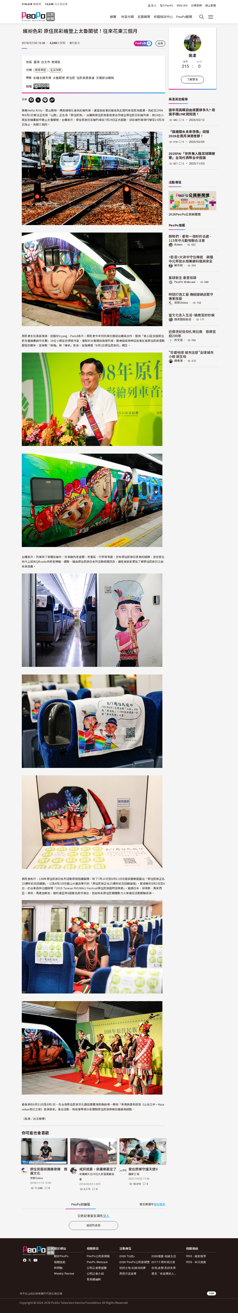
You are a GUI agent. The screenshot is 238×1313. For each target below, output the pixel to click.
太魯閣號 (59, 78)
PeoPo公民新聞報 (98, 1256)
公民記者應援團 (97, 1268)
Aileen (178, 244)
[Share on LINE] (45, 100)
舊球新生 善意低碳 (182, 277)
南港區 (55, 62)
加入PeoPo (166, 5)
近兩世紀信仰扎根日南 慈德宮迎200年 (192, 333)
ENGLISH (182, 5)
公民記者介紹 (95, 1273)
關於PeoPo (61, 1256)
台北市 (45, 62)
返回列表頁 (93, 1225)
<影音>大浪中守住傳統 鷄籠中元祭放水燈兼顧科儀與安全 (191, 258)
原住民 (70, 78)
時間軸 (58, 1268)
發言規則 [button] (159, 1204)
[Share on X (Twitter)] (38, 100)
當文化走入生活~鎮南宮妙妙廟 (191, 315)
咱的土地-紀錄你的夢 (132, 1268)
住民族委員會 (85, 78)
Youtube (35, 1260)
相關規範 (59, 1262)
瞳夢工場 (134, 1174)
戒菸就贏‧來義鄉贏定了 (97, 1169)
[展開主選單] (210, 16)
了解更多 (192, 79)
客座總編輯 (94, 1279)
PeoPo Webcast (184, 282)
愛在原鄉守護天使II (143, 1169)
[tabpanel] (93, 1215)
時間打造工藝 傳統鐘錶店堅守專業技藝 (191, 296)
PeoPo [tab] (80, 1204)
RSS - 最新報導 (196, 1256)
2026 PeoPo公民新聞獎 (134, 1262)
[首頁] (38, 17)
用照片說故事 (127, 1273)
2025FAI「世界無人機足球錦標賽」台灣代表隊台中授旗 (192, 156)
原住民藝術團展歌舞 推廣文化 (48, 1171)
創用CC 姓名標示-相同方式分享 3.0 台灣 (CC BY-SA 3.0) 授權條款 (42, 86)
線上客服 (210, 5)
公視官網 (196, 5)
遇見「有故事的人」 (164, 1273)
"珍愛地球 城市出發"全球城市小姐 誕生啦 (191, 354)
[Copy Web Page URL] (52, 100)
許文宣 (178, 340)
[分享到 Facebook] (31, 100)
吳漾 (192, 55)
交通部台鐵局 (105, 78)
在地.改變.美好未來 (163, 1268)
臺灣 (37, 62)
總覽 (113, 17)
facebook (25, 1260)
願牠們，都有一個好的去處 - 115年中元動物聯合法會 (190, 238)
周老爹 (178, 360)
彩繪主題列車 (42, 78)
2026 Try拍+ (127, 1256)
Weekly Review (64, 1273)
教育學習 (40, 70)
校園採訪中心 (163, 17)
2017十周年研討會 (163, 1262)
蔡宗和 (178, 265)
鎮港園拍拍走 (182, 319)
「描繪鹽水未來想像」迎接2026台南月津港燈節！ (189, 134)
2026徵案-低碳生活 (163, 1256)
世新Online (36, 1178)
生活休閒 (55, 70)
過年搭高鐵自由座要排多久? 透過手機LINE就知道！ (192, 112)
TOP (211, 1293)
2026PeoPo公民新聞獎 (185, 214)
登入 (153, 5)
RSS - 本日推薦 (196, 1262)
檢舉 (160, 43)
